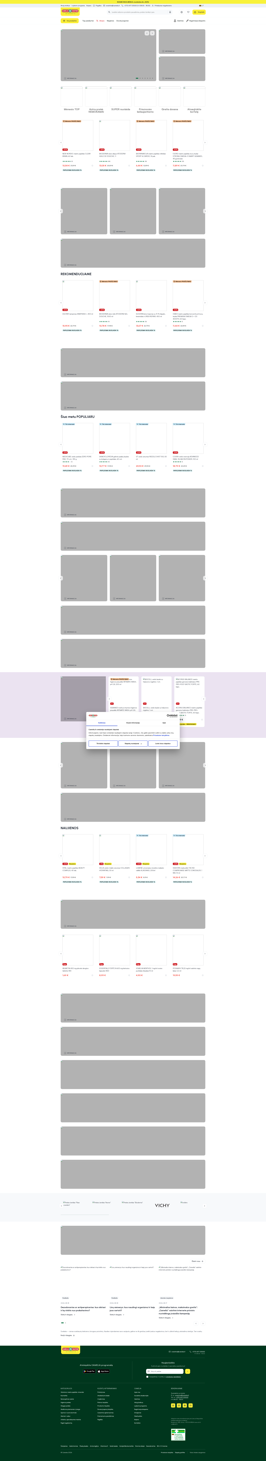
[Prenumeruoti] (187, 1371)
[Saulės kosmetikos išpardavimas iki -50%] (133, 502)
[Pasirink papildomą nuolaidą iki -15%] (108, 55)
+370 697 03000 (198, 1351)
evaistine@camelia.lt (182, 1395)
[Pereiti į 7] (152, 78)
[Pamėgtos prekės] (188, 12)
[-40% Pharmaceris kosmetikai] (182, 578)
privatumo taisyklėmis (173, 1377)
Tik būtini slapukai (103, 743)
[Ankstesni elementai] (147, 33)
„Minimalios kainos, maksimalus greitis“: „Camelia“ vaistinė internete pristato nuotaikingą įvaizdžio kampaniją (178, 1310)
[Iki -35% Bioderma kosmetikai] (133, 211)
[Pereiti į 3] (142, 78)
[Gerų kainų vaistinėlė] (133, 914)
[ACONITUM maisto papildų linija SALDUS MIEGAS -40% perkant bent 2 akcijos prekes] (84, 211)
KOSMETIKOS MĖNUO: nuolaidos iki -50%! (133, 2)
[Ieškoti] (109, 12)
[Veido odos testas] (133, 1074)
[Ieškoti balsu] (170, 12)
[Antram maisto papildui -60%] (133, 1041)
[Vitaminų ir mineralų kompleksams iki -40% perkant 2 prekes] (133, 653)
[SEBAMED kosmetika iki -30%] (133, 253)
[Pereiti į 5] (147, 78)
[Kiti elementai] (152, 33)
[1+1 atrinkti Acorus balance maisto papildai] (182, 765)
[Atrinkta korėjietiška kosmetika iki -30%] (133, 395)
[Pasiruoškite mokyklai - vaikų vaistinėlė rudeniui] (133, 536)
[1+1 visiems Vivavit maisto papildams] (133, 620)
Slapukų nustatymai (132, 743)
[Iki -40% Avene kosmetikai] (182, 211)
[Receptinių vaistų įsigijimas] (133, 1140)
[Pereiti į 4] (145, 78)
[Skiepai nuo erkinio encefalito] (133, 1174)
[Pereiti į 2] (140, 78)
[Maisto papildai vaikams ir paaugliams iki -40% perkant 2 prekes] (133, 807)
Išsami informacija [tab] (133, 723)
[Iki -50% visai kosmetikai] (182, 41)
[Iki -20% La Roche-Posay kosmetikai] (84, 578)
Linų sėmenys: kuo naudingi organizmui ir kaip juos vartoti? (132, 1309)
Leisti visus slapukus (163, 743)
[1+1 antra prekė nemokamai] (83, 698)
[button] (161, 5)
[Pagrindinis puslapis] (70, 11)
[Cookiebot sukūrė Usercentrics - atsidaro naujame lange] (168, 716)
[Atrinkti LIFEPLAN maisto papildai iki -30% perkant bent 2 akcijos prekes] (133, 362)
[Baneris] (133, 1240)
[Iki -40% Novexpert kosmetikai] (133, 578)
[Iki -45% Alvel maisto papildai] (133, 765)
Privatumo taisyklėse (161, 735)
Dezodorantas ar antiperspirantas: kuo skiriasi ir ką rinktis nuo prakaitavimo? (83, 1309)
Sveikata (65, 1298)
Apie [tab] (164, 723)
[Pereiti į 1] (137, 78)
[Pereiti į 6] (150, 78)
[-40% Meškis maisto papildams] (84, 765)
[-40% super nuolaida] (133, 1008)
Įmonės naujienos (167, 1298)
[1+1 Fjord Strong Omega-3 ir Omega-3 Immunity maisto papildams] (182, 68)
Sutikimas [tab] (101, 723)
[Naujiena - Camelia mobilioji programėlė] (133, 1107)
